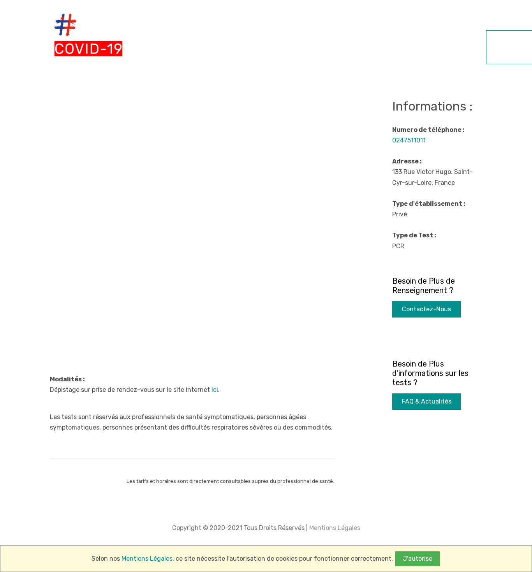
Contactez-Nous (426, 309)
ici (214, 389)
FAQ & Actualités (426, 401)
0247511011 (409, 140)
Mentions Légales (334, 528)
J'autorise (417, 558)
